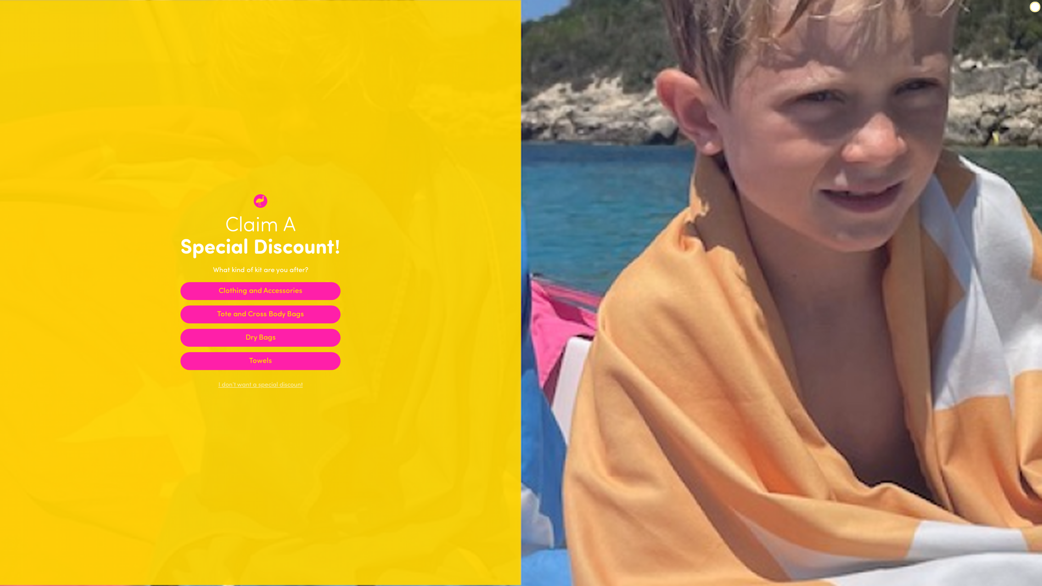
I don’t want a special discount (260, 385)
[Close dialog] (1035, 7)
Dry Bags (261, 338)
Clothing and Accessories (260, 291)
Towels (260, 361)
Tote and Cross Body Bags (260, 314)
